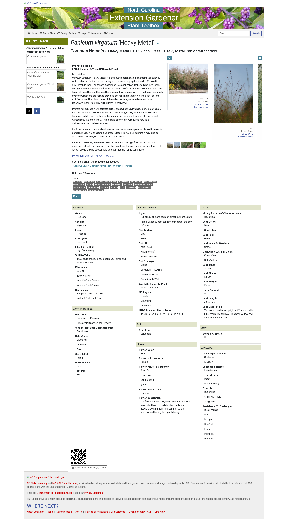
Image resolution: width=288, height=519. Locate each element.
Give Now (96, 33)
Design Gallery (68, 33)
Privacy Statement (94, 492)
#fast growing (131, 187)
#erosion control (78, 184)
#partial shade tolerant (102, 184)
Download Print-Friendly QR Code (90, 467)
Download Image (201, 107)
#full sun (90, 184)
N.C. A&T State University (65, 483)
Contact (110, 33)
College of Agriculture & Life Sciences (105, 511)
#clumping (104, 187)
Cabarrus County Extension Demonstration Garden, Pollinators (103, 166)
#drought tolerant (136, 181)
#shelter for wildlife (79, 190)
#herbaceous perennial (96, 190)
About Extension (35, 511)
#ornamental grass (144, 187)
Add (77, 196)
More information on (92, 155)
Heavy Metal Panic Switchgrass (190, 51)
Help (83, 33)
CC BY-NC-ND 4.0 (201, 104)
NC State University (37, 483)
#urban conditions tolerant (143, 184)
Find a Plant (48, 33)
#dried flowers (123, 181)
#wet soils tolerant (79, 187)
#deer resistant (89, 181)
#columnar (114, 187)
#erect (122, 187)
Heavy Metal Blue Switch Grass (134, 51)
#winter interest (93, 187)
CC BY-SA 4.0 (247, 134)
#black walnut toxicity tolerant (106, 181)
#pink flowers (116, 184)
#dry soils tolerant (150, 181)
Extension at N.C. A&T (140, 511)
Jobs (50, 511)
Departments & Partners (69, 511)
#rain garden (128, 184)
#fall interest (77, 181)
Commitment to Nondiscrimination (54, 492)
